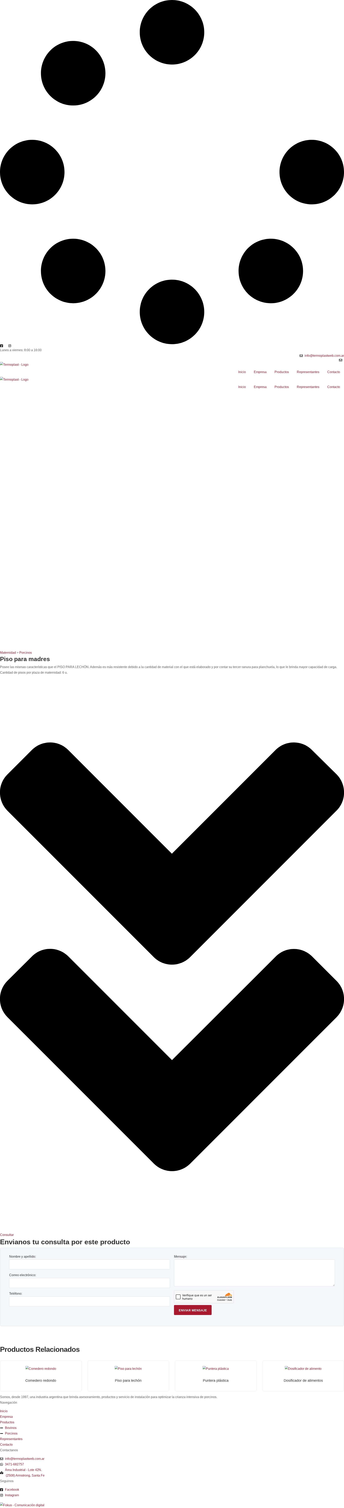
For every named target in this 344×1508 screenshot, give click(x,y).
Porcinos (25, 652)
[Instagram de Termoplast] (10, 345)
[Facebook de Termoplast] (2, 345)
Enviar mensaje (193, 1310)
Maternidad (8, 652)
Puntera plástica (216, 1381)
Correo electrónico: (22, 1275)
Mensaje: (180, 1256)
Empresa (260, 372)
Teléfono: (15, 1293)
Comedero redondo (40, 1381)
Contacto (333, 372)
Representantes (308, 372)
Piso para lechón (128, 1381)
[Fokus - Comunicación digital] (22, 1505)
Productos (282, 372)
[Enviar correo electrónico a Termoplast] (341, 360)
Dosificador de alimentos (303, 1381)
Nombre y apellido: (22, 1256)
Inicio (242, 372)
